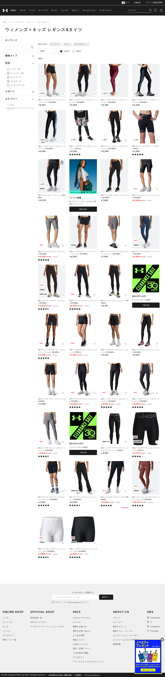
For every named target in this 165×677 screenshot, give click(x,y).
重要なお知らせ (80, 626)
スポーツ (75, 10)
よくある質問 (79, 635)
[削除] (59, 44)
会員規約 (78, 675)
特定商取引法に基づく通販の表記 (60, 675)
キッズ (54, 10)
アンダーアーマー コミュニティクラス (47, 626)
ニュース (77, 622)
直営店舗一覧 (36, 618)
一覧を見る (146, 305)
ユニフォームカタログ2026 (125, 640)
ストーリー (118, 622)
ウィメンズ (42, 10)
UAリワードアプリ (38, 622)
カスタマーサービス (81, 618)
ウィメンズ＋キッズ (16, 22)
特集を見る (83, 209)
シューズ (64, 10)
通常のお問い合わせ (81, 631)
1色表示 (78, 51)
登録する (105, 597)
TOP (4, 22)
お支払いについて (81, 644)
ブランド (117, 618)
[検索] (150, 10)
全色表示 (67, 51)
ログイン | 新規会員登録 (154, 2)
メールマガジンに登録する (82, 592)
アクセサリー (8, 635)
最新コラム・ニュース (122, 631)
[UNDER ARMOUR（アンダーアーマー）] (5, 10)
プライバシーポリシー (74, 602)
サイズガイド (79, 657)
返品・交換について (81, 648)
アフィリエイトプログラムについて (88, 661)
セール (22, 10)
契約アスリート (120, 626)
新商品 (13, 10)
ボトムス (30, 22)
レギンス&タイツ (42, 22)
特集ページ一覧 (9, 640)
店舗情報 (137, 2)
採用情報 (117, 644)
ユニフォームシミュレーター (125, 635)
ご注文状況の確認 (81, 653)
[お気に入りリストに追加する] (63, 94)
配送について (79, 640)
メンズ (32, 10)
